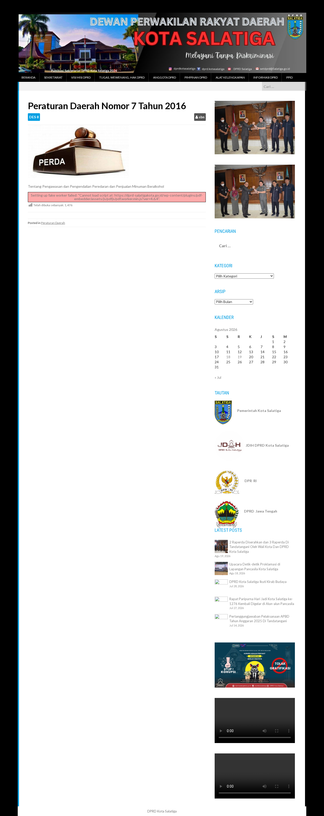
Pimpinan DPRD (196, 77)
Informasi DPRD (265, 77)
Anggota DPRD (164, 77)
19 (240, 357)
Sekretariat (53, 77)
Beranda (28, 77)
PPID (289, 77)
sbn (202, 117)
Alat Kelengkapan (230, 77)
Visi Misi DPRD (81, 77)
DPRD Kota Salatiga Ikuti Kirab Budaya (258, 582)
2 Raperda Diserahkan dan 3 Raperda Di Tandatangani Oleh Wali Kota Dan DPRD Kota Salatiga (259, 547)
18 (228, 357)
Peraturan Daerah (53, 223)
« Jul (218, 377)
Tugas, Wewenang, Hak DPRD (122, 77)
